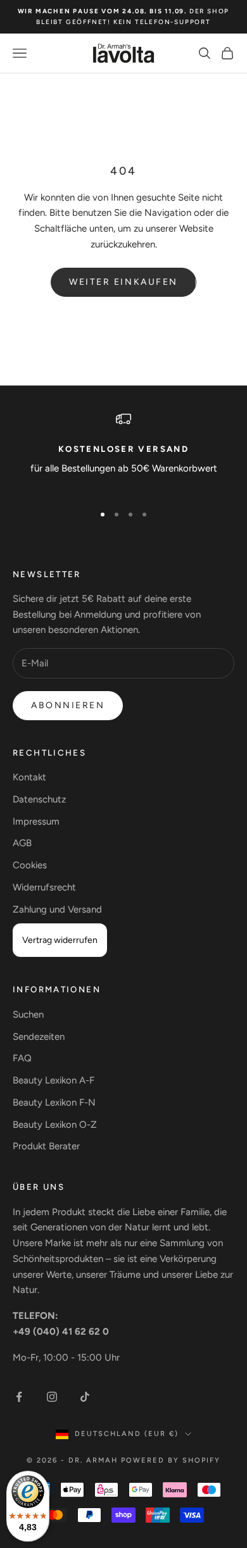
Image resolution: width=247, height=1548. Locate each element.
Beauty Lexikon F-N (54, 1102)
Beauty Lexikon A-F (53, 1080)
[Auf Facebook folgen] (19, 1396)
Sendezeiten (39, 1036)
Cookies (30, 865)
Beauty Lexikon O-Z (55, 1124)
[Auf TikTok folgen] (85, 1396)
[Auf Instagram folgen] (52, 1396)
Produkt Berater (46, 1146)
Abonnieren (67, 705)
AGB (22, 843)
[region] (123, 451)
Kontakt (29, 777)
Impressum (36, 821)
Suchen (28, 1014)
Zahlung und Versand (57, 909)
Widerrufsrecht (44, 887)
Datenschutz (39, 799)
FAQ (22, 1058)
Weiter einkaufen (123, 282)
